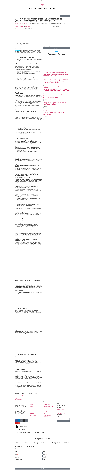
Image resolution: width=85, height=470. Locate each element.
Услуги (30, 8)
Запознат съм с (24, 466)
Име (16, 451)
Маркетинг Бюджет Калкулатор (48, 416)
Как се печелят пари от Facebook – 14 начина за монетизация (55, 81)
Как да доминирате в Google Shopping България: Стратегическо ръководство (56, 90)
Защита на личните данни (39, 432)
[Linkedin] (19, 420)
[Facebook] (16, 420)
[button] (18, 393)
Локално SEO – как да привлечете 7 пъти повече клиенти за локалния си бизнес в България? (55, 74)
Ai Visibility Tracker (47, 408)
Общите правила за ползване (27, 466)
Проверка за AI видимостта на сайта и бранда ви (48, 412)
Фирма (43, 451)
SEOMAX (16, 23)
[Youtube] (16, 423)
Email (16, 454)
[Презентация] (16, 426)
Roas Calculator (47, 404)
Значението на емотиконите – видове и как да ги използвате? (56, 96)
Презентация (22, 426)
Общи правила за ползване (39, 433)
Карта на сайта (33, 415)
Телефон (44, 454)
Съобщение (17, 460)
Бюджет (44, 457)
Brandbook (21, 429)
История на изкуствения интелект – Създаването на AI (55, 103)
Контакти (54, 8)
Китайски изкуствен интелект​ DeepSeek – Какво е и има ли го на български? (54, 112)
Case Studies (25, 23)
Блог (50, 8)
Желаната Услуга (18, 457)
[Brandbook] (16, 429)
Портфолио (40, 8)
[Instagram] (24, 420)
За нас (31, 406)
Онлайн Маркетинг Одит (49, 406)
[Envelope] (19, 423)
